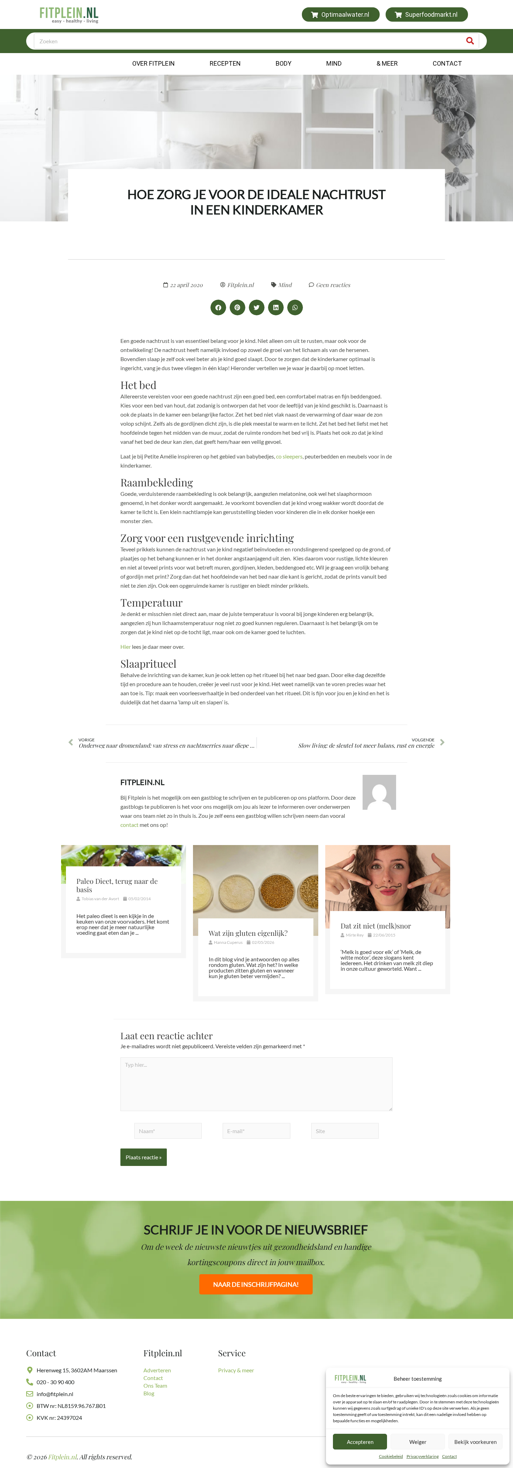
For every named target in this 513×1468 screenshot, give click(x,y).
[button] (218, 307)
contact (129, 824)
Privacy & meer (236, 1370)
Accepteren (360, 1442)
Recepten (225, 63)
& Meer (387, 63)
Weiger (417, 1442)
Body (283, 63)
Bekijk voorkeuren (475, 1442)
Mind (334, 63)
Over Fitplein (153, 63)
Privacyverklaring (423, 1456)
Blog (148, 1393)
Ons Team (155, 1385)
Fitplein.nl (142, 782)
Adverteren (157, 1370)
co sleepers (289, 456)
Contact (449, 1456)
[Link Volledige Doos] (123, 901)
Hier (125, 646)
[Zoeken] (470, 41)
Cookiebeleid (391, 1456)
